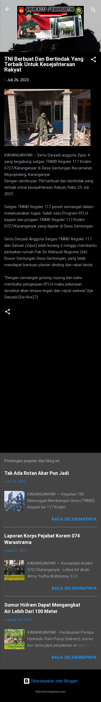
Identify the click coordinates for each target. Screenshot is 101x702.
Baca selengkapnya (74, 519)
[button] (93, 60)
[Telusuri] (93, 11)
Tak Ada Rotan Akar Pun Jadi (36, 473)
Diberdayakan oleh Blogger (54, 681)
